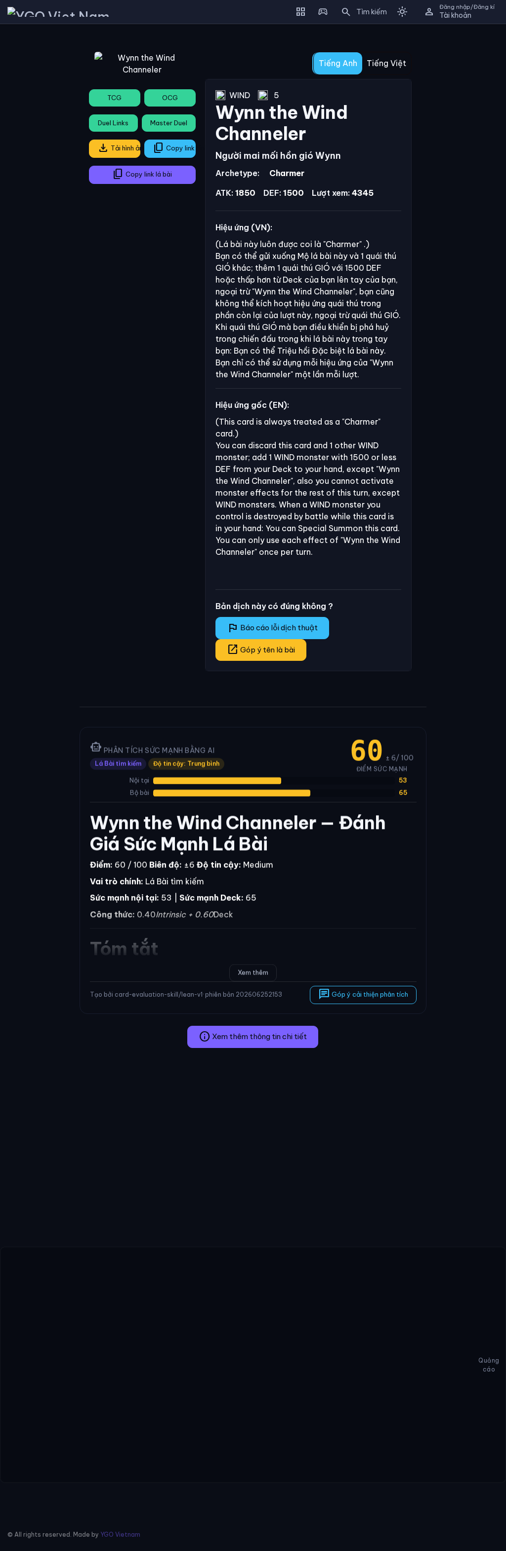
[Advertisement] (36, 179)
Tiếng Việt (386, 63)
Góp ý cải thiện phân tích (363, 994)
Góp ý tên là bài (261, 649)
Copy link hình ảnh (174, 148)
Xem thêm (253, 972)
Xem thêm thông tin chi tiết (253, 1037)
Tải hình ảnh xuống (118, 148)
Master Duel (168, 123)
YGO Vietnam (120, 1534)
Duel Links (113, 123)
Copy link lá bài (142, 174)
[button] (361, 11)
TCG (114, 98)
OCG (170, 98)
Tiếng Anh (338, 63)
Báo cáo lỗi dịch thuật (272, 628)
